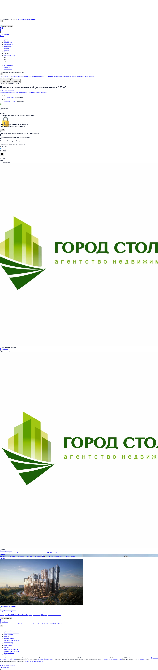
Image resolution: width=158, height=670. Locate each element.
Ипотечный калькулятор (11, 649)
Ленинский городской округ (19, 92)
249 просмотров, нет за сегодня (10, 81)
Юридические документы (11, 633)
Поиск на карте (8, 634)
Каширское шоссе (9, 97)
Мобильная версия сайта (7, 665)
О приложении (4, 667)
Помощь (6, 647)
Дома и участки (8, 44)
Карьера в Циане (9, 653)
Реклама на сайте (9, 644)
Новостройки (8, 42)
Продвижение (8, 645)
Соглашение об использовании (26, 19)
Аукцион (6, 636)
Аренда (6, 39)
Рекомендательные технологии (34, 661)
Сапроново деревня (33, 92)
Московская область (6, 92)
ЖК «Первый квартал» (7, 91)
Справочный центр (9, 631)
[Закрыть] (1, 21)
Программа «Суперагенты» (12, 640)
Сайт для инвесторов (10, 655)
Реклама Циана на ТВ (10, 638)
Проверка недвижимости (11, 651)
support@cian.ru (142, 660)
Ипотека (6, 48)
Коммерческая (8, 46)
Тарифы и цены (8, 642)
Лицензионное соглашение (45, 660)
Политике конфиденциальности (112, 660)
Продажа (6, 41)
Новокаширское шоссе (10, 101)
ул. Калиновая (43, 92)
